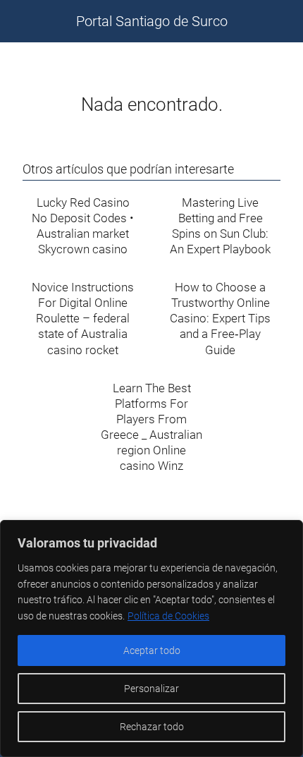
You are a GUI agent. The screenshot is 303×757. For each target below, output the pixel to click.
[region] (151, 638)
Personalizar (151, 688)
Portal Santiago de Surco (152, 21)
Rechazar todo (152, 726)
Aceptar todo (151, 650)
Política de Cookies (168, 616)
